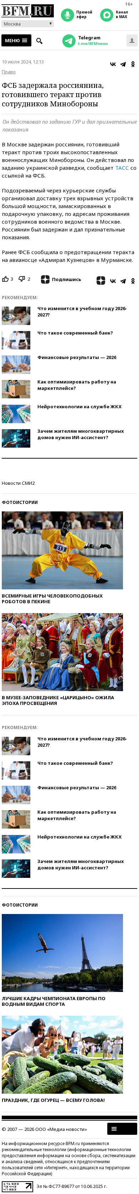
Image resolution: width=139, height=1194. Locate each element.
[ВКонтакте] (113, 64)
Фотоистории (20, 502)
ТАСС (122, 167)
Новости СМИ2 (18, 483)
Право (9, 71)
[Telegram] (123, 64)
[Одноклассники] (133, 64)
